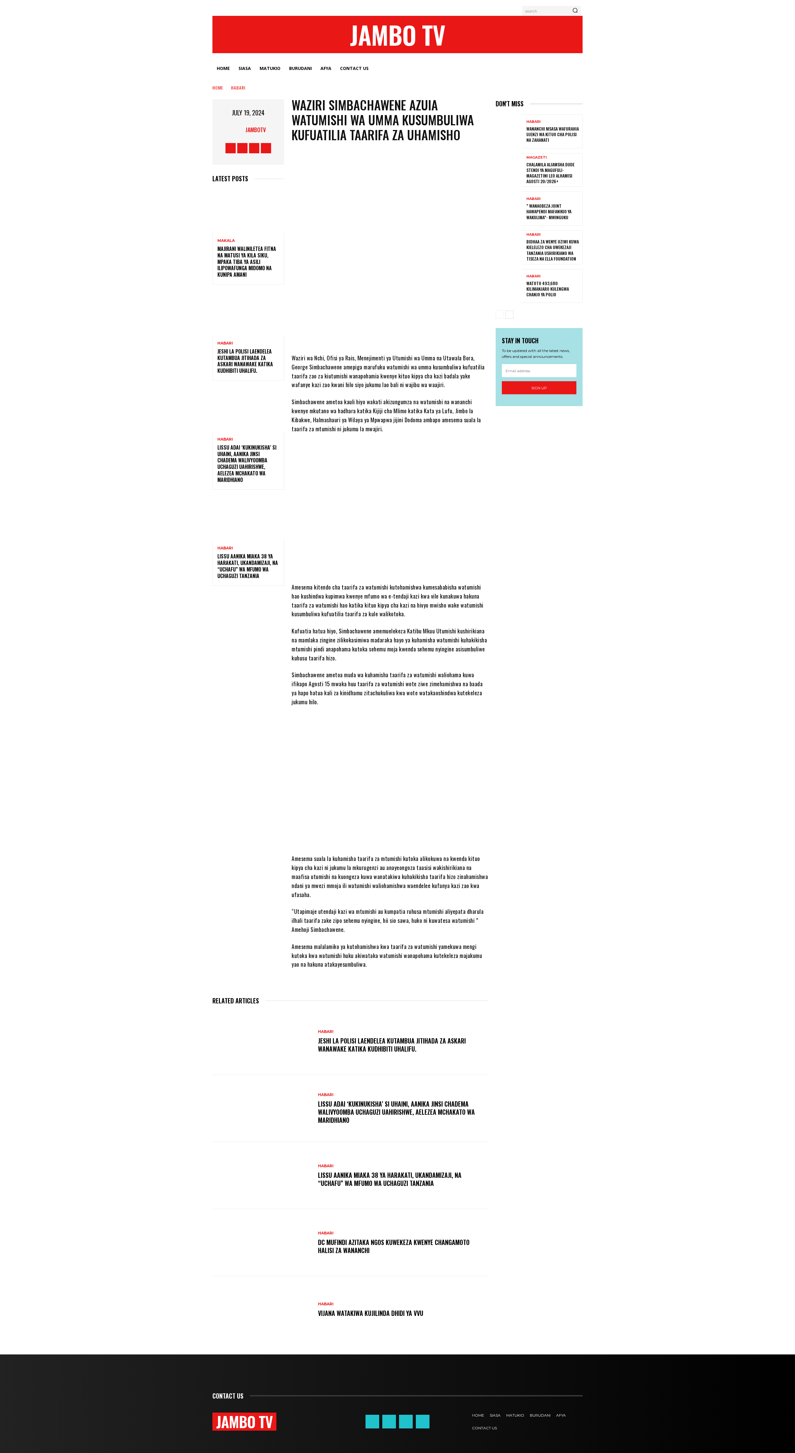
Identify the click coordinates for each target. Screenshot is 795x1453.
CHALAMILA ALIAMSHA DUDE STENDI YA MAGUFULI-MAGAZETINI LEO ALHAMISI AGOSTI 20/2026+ (550, 173)
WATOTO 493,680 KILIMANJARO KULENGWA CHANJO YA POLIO (547, 289)
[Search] (575, 11)
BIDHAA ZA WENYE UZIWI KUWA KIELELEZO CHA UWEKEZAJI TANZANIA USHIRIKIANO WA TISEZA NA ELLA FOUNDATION (552, 250)
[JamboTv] (237, 129)
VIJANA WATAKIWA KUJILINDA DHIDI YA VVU (370, 1313)
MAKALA (226, 241)
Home (217, 87)
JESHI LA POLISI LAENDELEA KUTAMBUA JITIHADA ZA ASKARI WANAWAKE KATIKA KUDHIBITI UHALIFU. (245, 361)
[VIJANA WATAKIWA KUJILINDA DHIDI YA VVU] (262, 1310)
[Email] (441, 335)
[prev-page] (499, 315)
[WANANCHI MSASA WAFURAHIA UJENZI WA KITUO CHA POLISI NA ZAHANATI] (509, 131)
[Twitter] (254, 148)
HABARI (238, 87)
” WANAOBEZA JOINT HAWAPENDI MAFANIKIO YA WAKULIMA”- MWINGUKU (548, 211)
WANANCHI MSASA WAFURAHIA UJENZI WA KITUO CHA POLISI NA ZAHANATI (552, 134)
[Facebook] (230, 148)
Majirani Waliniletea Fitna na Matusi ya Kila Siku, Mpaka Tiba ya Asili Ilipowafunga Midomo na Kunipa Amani (246, 261)
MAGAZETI (536, 157)
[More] (460, 335)
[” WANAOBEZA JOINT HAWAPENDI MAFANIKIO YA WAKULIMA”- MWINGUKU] (509, 208)
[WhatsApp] (385, 335)
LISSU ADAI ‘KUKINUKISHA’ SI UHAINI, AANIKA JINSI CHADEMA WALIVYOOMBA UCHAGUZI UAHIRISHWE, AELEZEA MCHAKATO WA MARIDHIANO (246, 464)
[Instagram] (242, 148)
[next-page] (509, 315)
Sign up (539, 388)
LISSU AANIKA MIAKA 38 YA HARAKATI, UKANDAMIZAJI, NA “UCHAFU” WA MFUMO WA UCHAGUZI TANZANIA (247, 566)
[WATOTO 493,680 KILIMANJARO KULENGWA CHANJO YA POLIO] (509, 286)
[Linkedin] (422, 335)
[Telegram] (404, 335)
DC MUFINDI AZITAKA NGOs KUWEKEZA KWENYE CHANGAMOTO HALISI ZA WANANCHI (394, 1246)
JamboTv (255, 130)
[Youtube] (266, 148)
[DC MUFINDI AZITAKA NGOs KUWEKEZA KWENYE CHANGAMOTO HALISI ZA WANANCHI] (262, 1243)
